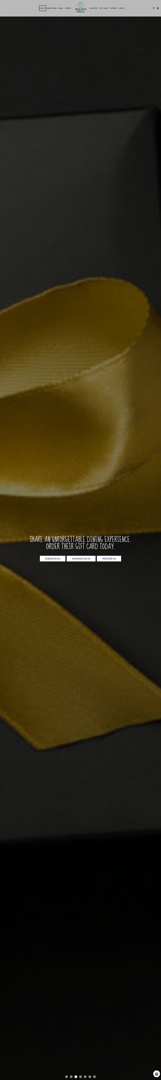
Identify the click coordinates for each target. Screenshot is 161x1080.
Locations (93, 8)
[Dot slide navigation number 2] (71, 1076)
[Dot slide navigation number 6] (89, 1076)
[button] (6, 1073)
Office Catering (66, 555)
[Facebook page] (154, 8)
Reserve (68, 8)
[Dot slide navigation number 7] (94, 1076)
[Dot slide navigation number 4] (80, 1076)
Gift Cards (104, 8)
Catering (113, 8)
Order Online (52, 8)
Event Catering (95, 555)
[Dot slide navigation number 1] (66, 1076)
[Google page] (158, 8)
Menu (61, 8)
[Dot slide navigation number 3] (75, 1076)
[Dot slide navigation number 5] (85, 1076)
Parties (122, 8)
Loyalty (43, 8)
